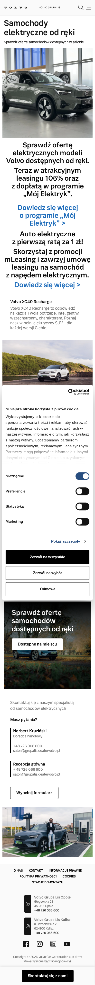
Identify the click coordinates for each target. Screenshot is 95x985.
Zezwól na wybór (47, 573)
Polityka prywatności (38, 876)
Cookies (69, 876)
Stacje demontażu (47, 882)
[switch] (82, 491)
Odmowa (47, 589)
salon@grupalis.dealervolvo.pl (36, 750)
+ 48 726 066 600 (28, 769)
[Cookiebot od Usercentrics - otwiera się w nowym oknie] (68, 392)
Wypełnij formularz (34, 792)
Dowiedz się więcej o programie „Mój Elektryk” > (47, 215)
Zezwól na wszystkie (47, 557)
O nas (18, 871)
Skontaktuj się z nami (47, 975)
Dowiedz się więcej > (47, 284)
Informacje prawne (65, 871)
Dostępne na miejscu (37, 644)
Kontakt (36, 871)
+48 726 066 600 (27, 746)
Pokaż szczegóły (65, 541)
